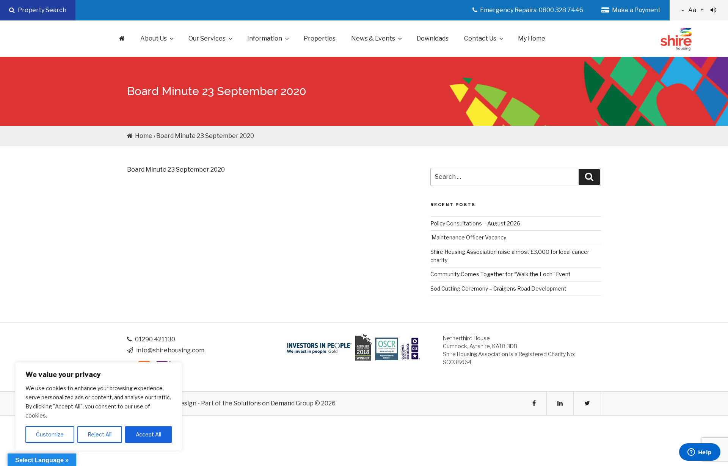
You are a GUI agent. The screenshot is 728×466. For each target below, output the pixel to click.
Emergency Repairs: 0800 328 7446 (531, 10)
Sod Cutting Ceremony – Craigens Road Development (498, 288)
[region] (98, 406)
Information (264, 38)
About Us (153, 38)
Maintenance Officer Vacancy (468, 237)
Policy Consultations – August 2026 (475, 223)
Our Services (207, 38)
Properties (320, 38)
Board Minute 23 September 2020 (176, 169)
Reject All (99, 434)
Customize (50, 434)
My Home (531, 38)
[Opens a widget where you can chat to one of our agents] (699, 452)
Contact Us (480, 38)
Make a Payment (636, 10)
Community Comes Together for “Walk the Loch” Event (500, 274)
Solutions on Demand (264, 403)
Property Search (41, 10)
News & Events (373, 38)
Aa (693, 10)
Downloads (433, 38)
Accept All (148, 434)
